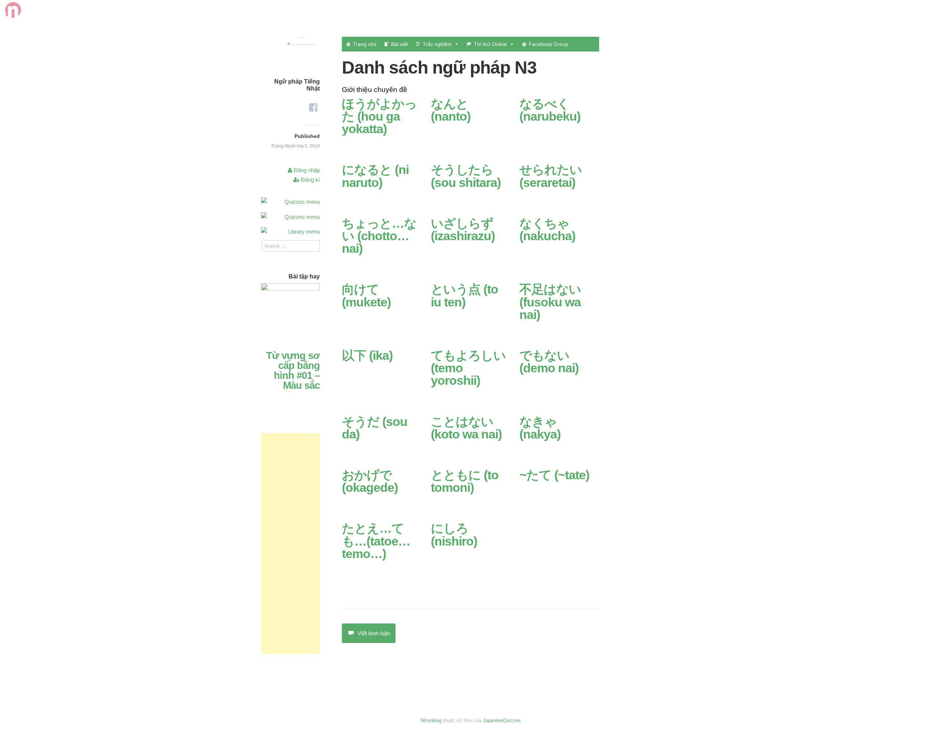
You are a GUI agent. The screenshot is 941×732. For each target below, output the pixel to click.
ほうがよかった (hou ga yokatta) (379, 116)
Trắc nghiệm (437, 44)
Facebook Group (548, 44)
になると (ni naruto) (375, 176)
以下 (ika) (367, 355)
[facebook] (313, 105)
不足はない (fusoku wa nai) (550, 301)
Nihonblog (431, 720)
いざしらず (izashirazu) (463, 229)
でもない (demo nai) (549, 361)
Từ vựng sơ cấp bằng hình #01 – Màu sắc (293, 370)
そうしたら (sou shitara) (466, 176)
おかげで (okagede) (370, 481)
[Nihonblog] (12, 15)
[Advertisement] (290, 543)
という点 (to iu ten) (464, 295)
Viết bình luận (374, 633)
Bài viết (399, 44)
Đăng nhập (306, 170)
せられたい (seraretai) (550, 176)
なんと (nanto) (450, 110)
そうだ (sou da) (374, 428)
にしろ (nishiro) (454, 534)
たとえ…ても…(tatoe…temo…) (376, 540)
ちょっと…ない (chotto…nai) (379, 235)
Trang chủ (364, 44)
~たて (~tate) (554, 475)
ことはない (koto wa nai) (466, 428)
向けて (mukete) (366, 295)
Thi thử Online (490, 44)
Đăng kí (310, 180)
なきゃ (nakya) (540, 428)
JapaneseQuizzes (502, 720)
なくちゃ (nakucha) (547, 229)
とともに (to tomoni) (464, 481)
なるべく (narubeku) (549, 110)
